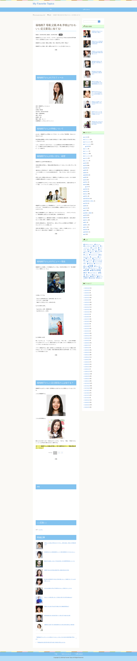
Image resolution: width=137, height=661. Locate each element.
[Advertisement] (56, 61)
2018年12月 (87, 371)
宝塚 (87, 186)
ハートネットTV (88, 260)
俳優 (86, 165)
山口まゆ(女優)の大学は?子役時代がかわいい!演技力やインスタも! (58, 588)
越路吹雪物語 (92, 278)
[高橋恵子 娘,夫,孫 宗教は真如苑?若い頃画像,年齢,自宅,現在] (39, 575)
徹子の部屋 (96, 270)
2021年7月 (86, 319)
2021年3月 (86, 328)
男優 (86, 215)
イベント (87, 151)
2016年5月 (86, 404)
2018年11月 (87, 373)
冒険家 (86, 167)
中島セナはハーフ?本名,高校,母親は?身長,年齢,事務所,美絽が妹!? (97, 42)
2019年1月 (86, 369)
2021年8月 (86, 316)
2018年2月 (86, 378)
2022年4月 (86, 297)
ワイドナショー (98, 263)
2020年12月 (87, 335)
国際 (86, 177)
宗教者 (86, 189)
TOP (39, 15)
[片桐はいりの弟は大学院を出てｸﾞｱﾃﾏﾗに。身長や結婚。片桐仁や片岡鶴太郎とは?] (39, 548)
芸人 (86, 227)
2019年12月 (87, 357)
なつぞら (41, 529)
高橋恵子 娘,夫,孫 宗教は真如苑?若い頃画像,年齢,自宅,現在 (56, 570)
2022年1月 (86, 304)
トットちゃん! (94, 257)
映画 (86, 272)
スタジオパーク (93, 254)
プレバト (90, 261)
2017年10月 (87, 388)
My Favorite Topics (43, 3)
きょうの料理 (94, 247)
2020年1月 (86, 354)
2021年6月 (86, 321)
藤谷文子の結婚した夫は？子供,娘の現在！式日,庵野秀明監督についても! (59, 561)
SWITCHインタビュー (89, 244)
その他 (86, 137)
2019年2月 (86, 366)
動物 (86, 170)
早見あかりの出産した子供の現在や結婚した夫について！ (97, 103)
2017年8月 (86, 392)
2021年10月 (87, 311)
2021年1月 (86, 333)
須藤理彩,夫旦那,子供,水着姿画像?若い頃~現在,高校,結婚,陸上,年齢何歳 (59, 624)
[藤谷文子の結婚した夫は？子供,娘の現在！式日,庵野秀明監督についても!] (39, 566)
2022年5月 (86, 295)
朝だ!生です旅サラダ (93, 272)
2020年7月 (86, 345)
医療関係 (87, 175)
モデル (86, 158)
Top (51, 9)
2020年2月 (86, 352)
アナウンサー (88, 141)
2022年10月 (87, 288)
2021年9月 (86, 314)
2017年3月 (86, 397)
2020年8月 (86, 342)
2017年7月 (86, 395)
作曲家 (87, 146)
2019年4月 (86, 361)
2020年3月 (86, 350)
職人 (86, 222)
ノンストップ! (97, 258)
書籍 (86, 205)
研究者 (86, 217)
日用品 (86, 203)
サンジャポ (87, 252)
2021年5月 (86, 323)
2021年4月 (86, 326)
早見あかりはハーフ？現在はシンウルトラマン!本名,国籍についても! (97, 113)
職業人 (86, 224)
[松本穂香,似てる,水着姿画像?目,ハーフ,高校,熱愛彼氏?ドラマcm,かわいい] (39, 557)
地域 (86, 179)
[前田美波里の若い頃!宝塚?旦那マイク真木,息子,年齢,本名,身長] (39, 620)
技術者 (86, 191)
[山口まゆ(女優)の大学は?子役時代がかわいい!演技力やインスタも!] (39, 593)
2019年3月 (86, 364)
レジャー (87, 160)
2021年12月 (87, 307)
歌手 (86, 210)
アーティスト (88, 144)
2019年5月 (86, 359)
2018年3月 (86, 376)
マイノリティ (88, 155)
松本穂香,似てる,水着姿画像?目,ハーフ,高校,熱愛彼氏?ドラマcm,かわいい (59, 552)
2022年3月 (86, 299)
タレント (87, 153)
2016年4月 (86, 407)
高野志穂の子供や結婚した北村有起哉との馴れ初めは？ (97, 72)
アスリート (87, 139)
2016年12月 (87, 400)
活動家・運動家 (88, 212)
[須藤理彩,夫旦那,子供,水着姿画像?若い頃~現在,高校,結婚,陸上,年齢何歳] (39, 630)
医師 (86, 172)
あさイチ (96, 246)
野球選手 (87, 231)
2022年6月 (86, 292)
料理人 (86, 196)
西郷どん (94, 276)
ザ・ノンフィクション (95, 252)
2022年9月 (86, 290)
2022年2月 (86, 302)
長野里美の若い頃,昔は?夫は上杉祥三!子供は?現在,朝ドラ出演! (97, 123)
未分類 (86, 208)
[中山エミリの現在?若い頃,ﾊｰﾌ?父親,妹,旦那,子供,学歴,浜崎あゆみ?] (39, 602)
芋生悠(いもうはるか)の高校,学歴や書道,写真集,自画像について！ (97, 52)
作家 (86, 163)
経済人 (86, 220)
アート (86, 148)
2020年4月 (86, 347)
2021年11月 (87, 309)
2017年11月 (87, 385)
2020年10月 (87, 338)
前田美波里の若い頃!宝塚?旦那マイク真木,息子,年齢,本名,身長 (57, 615)
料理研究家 (87, 198)
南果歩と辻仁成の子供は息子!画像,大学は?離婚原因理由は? (56, 606)
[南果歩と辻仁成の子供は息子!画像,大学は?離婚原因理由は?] (39, 611)
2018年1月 (86, 380)
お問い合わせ (86, 9)
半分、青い (98, 266)
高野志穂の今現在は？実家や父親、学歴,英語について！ (97, 62)
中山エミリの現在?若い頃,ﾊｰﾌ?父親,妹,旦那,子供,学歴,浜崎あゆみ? (58, 597)
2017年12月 (87, 383)
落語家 (86, 229)
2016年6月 (86, 402)
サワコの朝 (99, 251)
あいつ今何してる (88, 246)
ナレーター (89, 258)
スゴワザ (86, 254)
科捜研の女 (87, 276)
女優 (61, 34)
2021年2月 (86, 330)
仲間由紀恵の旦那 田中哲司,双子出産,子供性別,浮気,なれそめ (51, 642)
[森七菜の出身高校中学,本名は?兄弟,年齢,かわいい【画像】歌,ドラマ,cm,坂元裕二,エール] (39, 584)
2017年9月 (86, 390)
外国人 (86, 182)
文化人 (86, 193)
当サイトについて (66, 654)
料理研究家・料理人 (89, 200)
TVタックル (98, 244)
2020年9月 (86, 340)
